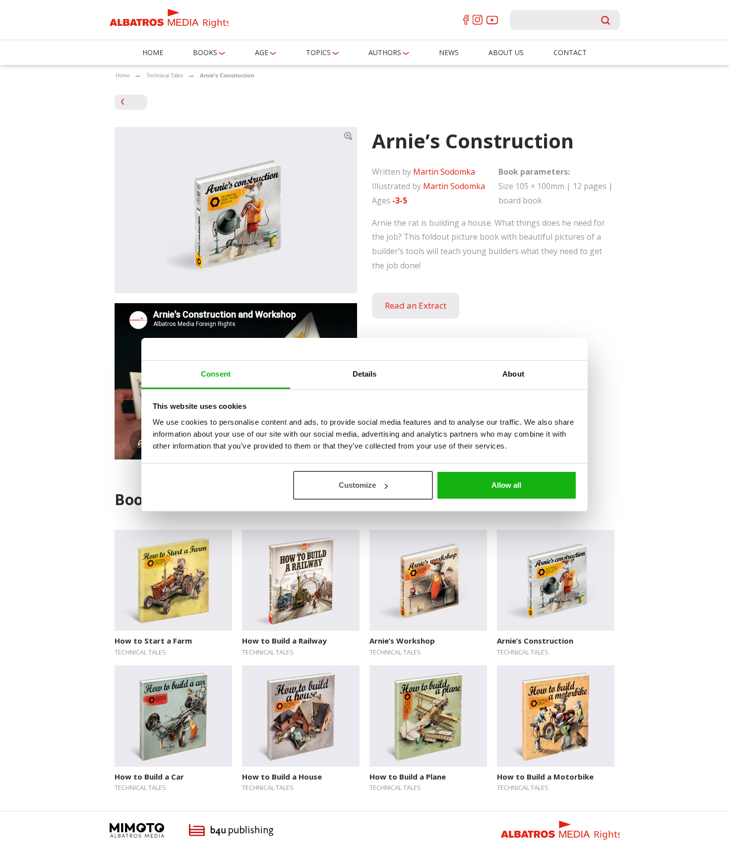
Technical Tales (164, 75)
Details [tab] (365, 374)
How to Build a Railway (284, 641)
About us (506, 52)
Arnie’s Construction (535, 641)
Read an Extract (415, 305)
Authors (384, 52)
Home (152, 52)
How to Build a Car (149, 777)
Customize (357, 485)
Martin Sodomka (444, 171)
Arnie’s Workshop (402, 641)
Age (261, 52)
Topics (318, 52)
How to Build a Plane (407, 777)
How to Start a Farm (153, 641)
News (449, 52)
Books (205, 52)
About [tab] (513, 374)
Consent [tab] (216, 374)
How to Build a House (282, 777)
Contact (570, 52)
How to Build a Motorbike (545, 777)
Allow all (506, 485)
